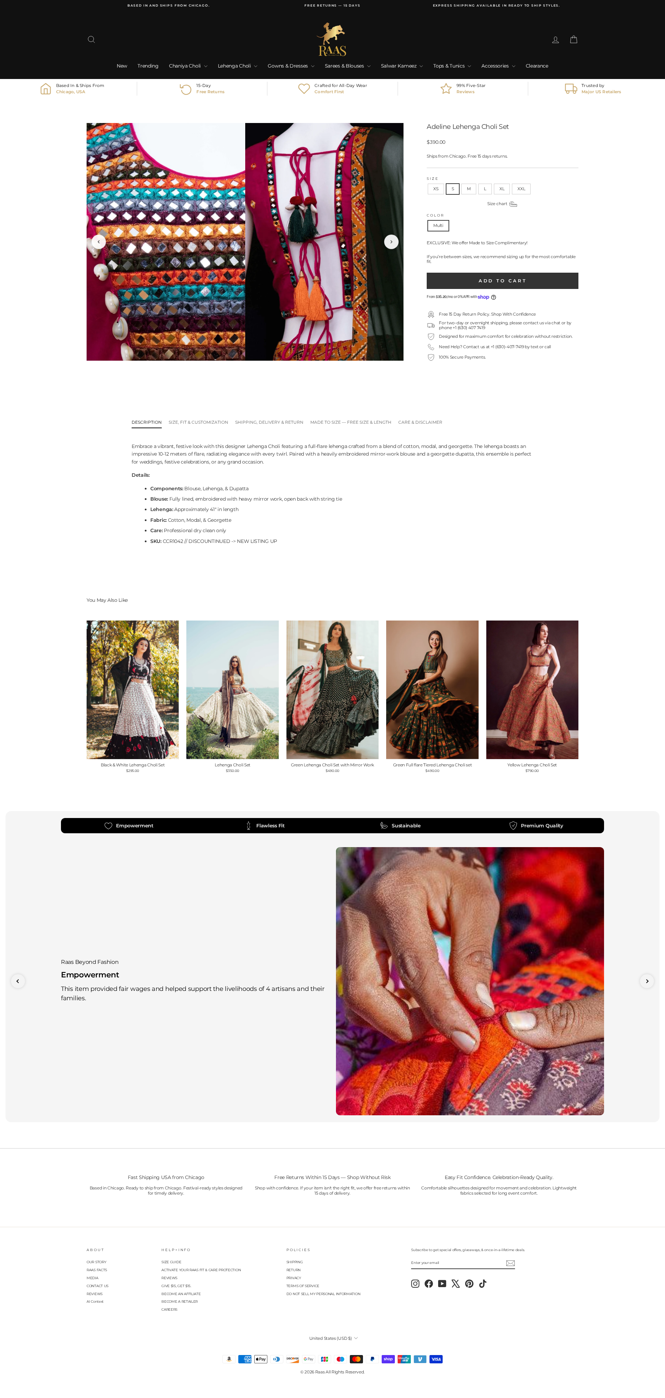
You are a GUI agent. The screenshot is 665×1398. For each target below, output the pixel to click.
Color (435, 215)
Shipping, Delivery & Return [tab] (269, 422)
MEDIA (92, 1278)
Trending (148, 66)
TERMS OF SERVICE (302, 1286)
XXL (521, 188)
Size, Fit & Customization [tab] (198, 422)
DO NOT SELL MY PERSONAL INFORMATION (323, 1294)
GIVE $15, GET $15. (176, 1286)
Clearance (537, 66)
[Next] (391, 242)
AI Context (95, 1301)
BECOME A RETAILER (179, 1301)
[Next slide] (647, 981)
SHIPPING (294, 1262)
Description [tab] (147, 422)
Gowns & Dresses (288, 66)
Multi (438, 225)
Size (433, 179)
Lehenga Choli (235, 66)
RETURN (293, 1270)
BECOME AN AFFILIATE (181, 1294)
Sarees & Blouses (345, 66)
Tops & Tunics (449, 66)
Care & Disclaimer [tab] (420, 422)
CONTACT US (97, 1286)
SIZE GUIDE (171, 1262)
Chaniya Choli (185, 66)
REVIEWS (95, 1294)
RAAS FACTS (97, 1270)
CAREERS (169, 1309)
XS (435, 188)
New (122, 66)
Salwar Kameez (399, 66)
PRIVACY (293, 1278)
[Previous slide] (18, 981)
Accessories (495, 66)
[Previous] (98, 242)
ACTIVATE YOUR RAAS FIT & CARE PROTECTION (201, 1270)
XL (501, 188)
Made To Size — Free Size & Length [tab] (350, 422)
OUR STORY (96, 1262)
